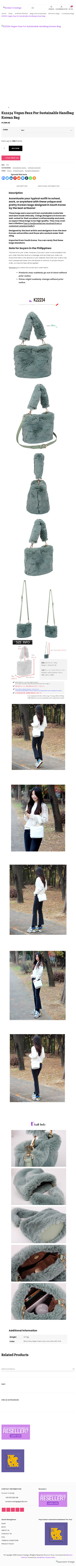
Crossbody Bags (19, 168)
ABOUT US (5, 1530)
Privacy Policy (50, 1557)
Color (5, 129)
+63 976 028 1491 (11, 1497)
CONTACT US (6, 1534)
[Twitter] (7, 178)
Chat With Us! (12, 158)
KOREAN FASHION (34, 168)
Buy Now (15, 148)
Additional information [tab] (48, 186)
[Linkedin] (11, 178)
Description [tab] (22, 186)
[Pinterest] (15, 178)
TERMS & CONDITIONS (9, 1540)
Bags (9, 171)
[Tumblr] (26, 178)
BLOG (3, 1527)
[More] (34, 178)
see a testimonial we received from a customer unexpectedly (35, 224)
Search (73, 1369)
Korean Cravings (23, 1555)
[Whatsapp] (30, 178)
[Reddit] (19, 178)
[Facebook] (3, 178)
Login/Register (61, 9)
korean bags (18, 171)
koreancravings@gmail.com (16, 1501)
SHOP (3, 1523)
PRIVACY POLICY (7, 1544)
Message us (13, 267)
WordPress (41, 1557)
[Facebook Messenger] (22, 178)
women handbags (32, 171)
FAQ (3, 1537)
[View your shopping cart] (71, 7)
